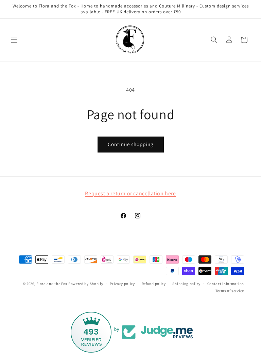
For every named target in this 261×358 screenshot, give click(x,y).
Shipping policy (186, 283)
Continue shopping (131, 144)
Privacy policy (122, 283)
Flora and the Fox (51, 283)
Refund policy (154, 283)
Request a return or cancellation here (130, 193)
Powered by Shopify (85, 283)
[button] (14, 39)
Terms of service (229, 290)
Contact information (225, 283)
